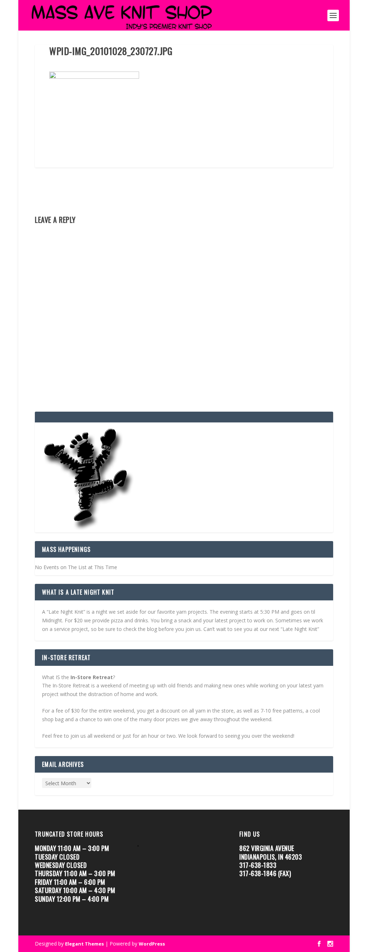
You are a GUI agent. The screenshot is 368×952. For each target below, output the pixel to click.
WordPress (152, 943)
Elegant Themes (84, 943)
